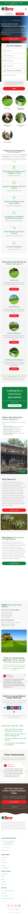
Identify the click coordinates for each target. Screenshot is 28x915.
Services (4, 860)
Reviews (4, 865)
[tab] (14, 730)
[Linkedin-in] (15, 905)
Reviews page (17, 668)
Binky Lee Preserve (8, 429)
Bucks (3, 876)
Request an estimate (15, 405)
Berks (3, 879)
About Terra (4, 857)
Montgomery (5, 874)
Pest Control (7, 142)
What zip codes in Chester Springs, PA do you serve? (14, 730)
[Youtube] (19, 905)
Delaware (4, 881)
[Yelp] (16, 707)
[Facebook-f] (12, 905)
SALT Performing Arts (8, 433)
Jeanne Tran (9, 675)
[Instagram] (8, 707)
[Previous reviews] (2, 681)
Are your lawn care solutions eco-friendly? (15, 744)
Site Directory (5, 867)
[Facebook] (12, 707)
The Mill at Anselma (8, 426)
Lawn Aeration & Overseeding (8, 890)
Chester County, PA (9, 20)
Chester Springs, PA (12, 376)
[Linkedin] (19, 707)
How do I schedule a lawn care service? (15, 739)
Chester (4, 884)
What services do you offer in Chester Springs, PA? (15, 735)
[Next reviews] (26, 681)
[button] (26, 9)
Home (2, 20)
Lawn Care (4, 893)
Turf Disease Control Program (8, 898)
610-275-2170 (8, 615)
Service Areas (5, 862)
